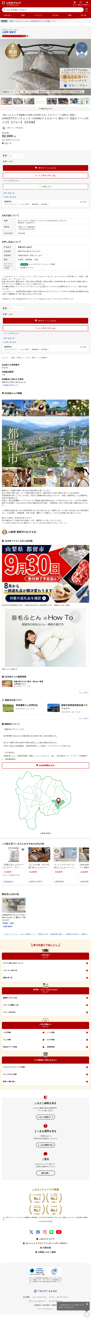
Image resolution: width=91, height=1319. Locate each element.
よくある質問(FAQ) (45, 1145)
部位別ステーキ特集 (10, 1047)
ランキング (38, 15)
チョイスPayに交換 (10, 1074)
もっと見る (83, 692)
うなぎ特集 (7, 1032)
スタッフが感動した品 (10, 1005)
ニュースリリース (39, 1297)
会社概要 (26, 1297)
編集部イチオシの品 (10, 998)
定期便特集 (51, 1047)
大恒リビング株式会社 (15, 128)
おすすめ (55, 15)
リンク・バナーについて (58, 1297)
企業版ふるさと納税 (47, 1252)
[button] (87, 10)
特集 (69, 15)
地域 (23, 15)
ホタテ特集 (51, 1039)
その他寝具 (42, 358)
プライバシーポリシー (37, 1301)
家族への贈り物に (9, 1081)
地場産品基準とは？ (11, 385)
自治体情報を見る (47, 765)
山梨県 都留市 (7, 926)
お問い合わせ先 (10, 197)
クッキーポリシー (55, 1301)
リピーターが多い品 (10, 970)
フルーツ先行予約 (9, 1012)
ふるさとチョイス (47, 1239)
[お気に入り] (86, 1314)
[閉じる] (87, 1304)
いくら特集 (51, 1032)
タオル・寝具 (30, 358)
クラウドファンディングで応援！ (14, 1067)
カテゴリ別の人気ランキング (13, 963)
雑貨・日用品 (16, 358)
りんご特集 (7, 1039)
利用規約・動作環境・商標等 (45, 1305)
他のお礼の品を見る (27, 229)
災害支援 (47, 1248)
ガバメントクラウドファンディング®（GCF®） (47, 1243)
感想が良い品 (7, 977)
